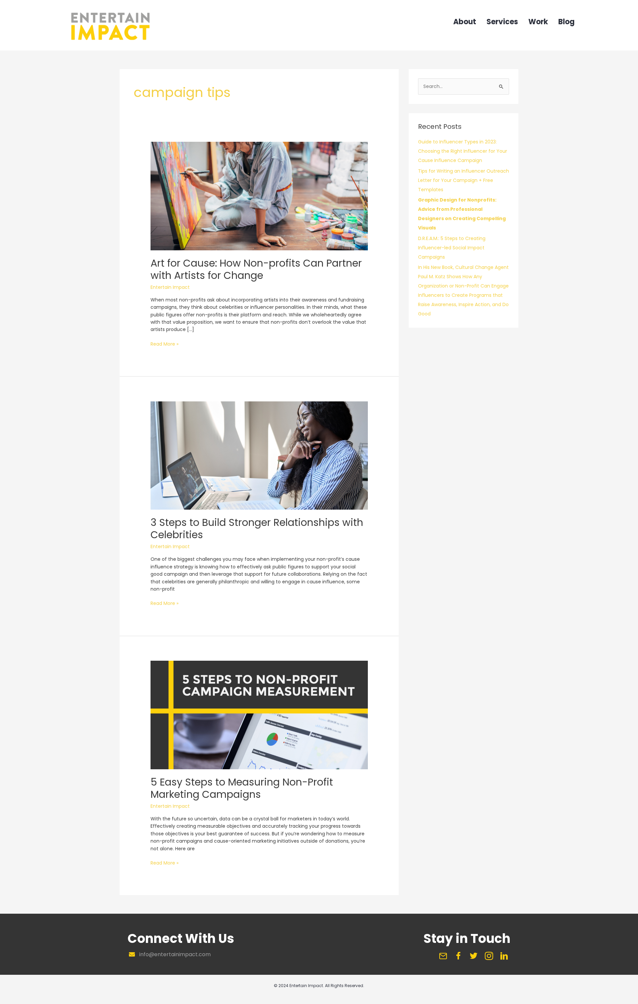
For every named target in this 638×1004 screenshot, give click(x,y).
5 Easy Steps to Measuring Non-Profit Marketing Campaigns (242, 788)
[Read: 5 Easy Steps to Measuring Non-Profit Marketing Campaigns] (259, 714)
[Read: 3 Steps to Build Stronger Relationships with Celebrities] (259, 455)
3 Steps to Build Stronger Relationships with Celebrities (257, 528)
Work (538, 22)
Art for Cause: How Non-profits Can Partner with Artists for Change (256, 269)
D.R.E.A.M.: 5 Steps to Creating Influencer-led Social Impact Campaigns (451, 247)
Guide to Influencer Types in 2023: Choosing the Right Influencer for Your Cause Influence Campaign (462, 151)
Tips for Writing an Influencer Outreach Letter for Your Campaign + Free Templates (463, 180)
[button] (443, 956)
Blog (566, 22)
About (464, 22)
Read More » (164, 344)
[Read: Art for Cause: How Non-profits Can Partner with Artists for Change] (259, 195)
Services (502, 22)
